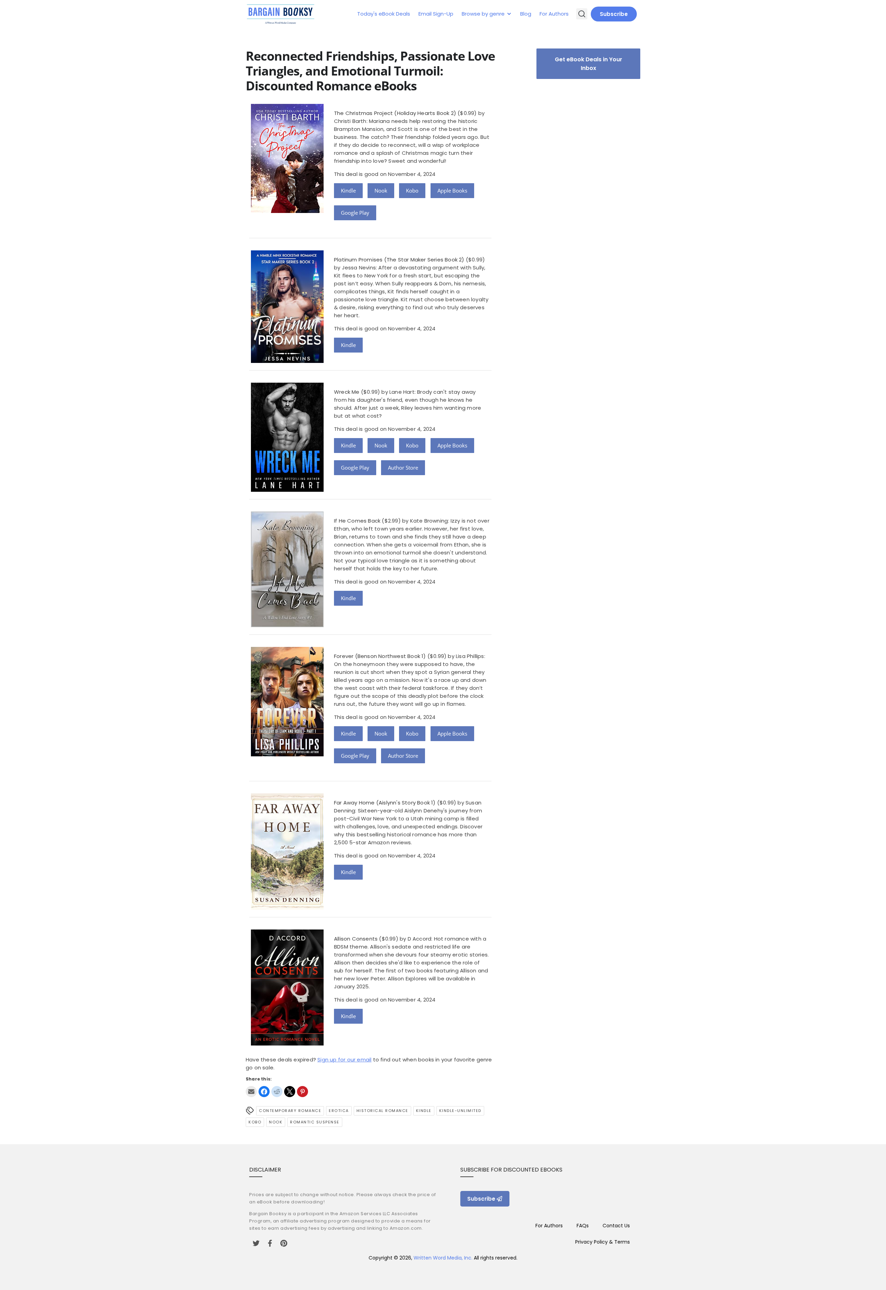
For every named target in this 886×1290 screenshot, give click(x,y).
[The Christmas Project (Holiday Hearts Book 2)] (287, 211)
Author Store (403, 467)
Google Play (355, 212)
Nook (380, 190)
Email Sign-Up (435, 13)
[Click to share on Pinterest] (302, 1091)
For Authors (554, 13)
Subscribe (614, 14)
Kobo (412, 190)
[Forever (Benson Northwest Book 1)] (287, 754)
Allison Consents (356, 938)
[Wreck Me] (287, 489)
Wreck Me (347, 391)
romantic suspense (315, 1122)
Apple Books (452, 190)
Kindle (348, 190)
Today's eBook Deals (383, 13)
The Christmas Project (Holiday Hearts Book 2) (395, 113)
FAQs (583, 1225)
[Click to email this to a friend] (251, 1091)
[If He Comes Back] (287, 625)
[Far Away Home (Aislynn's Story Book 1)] (287, 907)
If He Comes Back (357, 520)
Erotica (339, 1110)
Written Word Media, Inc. (443, 1257)
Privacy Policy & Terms (602, 1241)
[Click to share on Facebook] (264, 1091)
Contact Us (616, 1225)
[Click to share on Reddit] (276, 1091)
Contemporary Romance (290, 1110)
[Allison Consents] (287, 1043)
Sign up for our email (344, 1059)
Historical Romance (382, 1110)
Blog (525, 13)
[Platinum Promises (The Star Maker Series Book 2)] (287, 361)
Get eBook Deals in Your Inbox (588, 63)
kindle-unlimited (460, 1110)
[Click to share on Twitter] (289, 1091)
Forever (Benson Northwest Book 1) (380, 656)
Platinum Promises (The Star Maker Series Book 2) (399, 259)
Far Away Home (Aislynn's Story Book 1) (385, 802)
